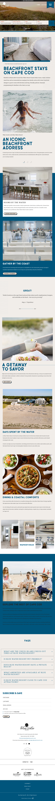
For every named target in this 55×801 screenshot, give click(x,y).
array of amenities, (17, 443)
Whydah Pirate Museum (35, 618)
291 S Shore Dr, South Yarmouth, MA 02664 (27, 734)
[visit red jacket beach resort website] (17, 774)
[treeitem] (27, 652)
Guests (38, 21)
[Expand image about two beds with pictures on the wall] (45, 541)
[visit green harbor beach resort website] (38, 774)
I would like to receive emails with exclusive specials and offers (15, 713)
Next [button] (35, 308)
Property (2, 21)
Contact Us (25, 762)
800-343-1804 (44, 4)
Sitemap (27, 789)
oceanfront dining (24, 501)
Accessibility (27, 783)
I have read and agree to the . (12, 711)
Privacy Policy (16, 711)
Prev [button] (20, 308)
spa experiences (27, 507)
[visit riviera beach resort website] (27, 774)
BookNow (50, 4)
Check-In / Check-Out (16, 21)
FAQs (31, 762)
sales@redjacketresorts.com (35, 740)
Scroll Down (27, 28)
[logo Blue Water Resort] (5, 5)
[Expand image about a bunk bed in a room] (26, 531)
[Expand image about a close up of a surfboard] (45, 527)
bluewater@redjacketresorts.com (27, 738)
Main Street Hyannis (30, 614)
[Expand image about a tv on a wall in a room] (9, 534)
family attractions (44, 608)
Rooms (26, 21)
